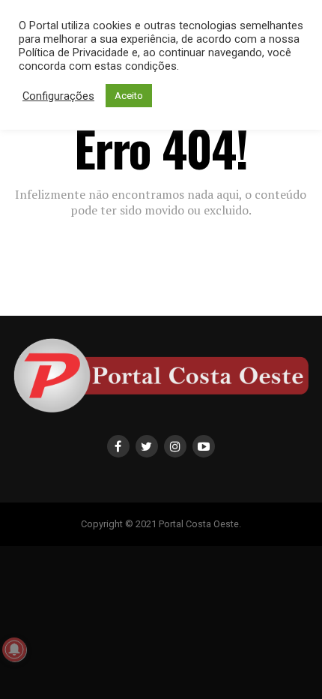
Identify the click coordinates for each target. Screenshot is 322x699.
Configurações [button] (58, 96)
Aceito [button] (129, 95)
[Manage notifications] (14, 650)
